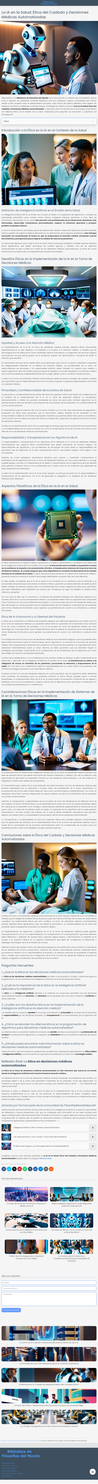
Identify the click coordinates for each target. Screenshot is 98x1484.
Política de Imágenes (9, 1471)
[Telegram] (40, 1169)
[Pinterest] (19, 1169)
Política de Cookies (8, 1468)
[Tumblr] (30, 1169)
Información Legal (8, 1463)
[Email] (46, 1169)
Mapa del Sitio (7, 1476)
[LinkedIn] (35, 1169)
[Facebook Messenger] (9, 1169)
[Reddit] (51, 1169)
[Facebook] (4, 1169)
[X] (14, 1169)
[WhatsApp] (25, 1169)
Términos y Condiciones (10, 1466)
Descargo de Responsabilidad (12, 1474)
